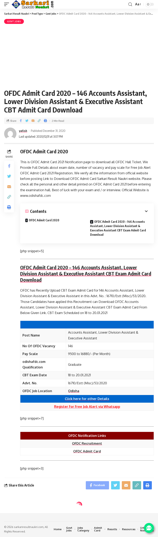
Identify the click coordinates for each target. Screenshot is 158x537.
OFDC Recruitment (87, 443)
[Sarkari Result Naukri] (33, 4)
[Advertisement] (79, 56)
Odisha (73, 391)
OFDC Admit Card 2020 (44, 220)
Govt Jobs (14, 21)
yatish (23, 130)
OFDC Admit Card (87, 451)
